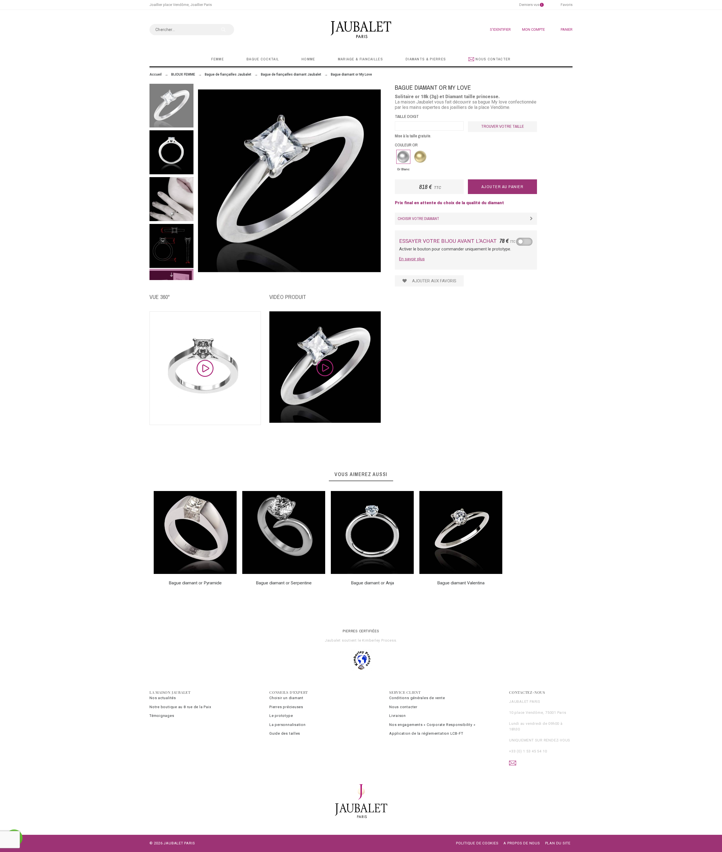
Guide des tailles (284, 733)
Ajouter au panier (502, 187)
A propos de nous (521, 843)
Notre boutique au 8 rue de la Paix (180, 707)
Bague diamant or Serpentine (284, 582)
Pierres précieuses (286, 707)
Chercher (227, 29)
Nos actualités (162, 698)
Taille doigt (407, 116)
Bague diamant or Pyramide (195, 582)
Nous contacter (403, 707)
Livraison (397, 716)
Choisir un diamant (286, 698)
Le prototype (281, 716)
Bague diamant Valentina (461, 582)
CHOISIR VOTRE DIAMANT (418, 218)
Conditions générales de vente (417, 698)
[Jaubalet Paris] (361, 29)
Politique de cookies (477, 843)
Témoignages (161, 716)
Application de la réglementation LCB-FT (426, 733)
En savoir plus (412, 258)
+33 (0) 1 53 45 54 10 (528, 751)
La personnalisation (287, 725)
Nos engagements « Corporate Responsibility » (432, 725)
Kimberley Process (379, 640)
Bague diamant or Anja (372, 582)
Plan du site (558, 843)
